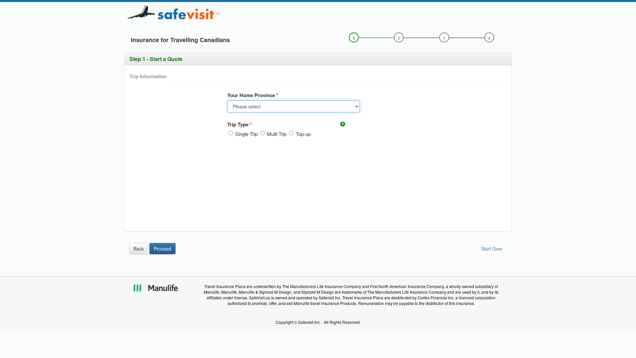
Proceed (162, 248)
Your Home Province (251, 95)
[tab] (318, 59)
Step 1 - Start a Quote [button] (156, 59)
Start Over (492, 248)
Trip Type (238, 124)
